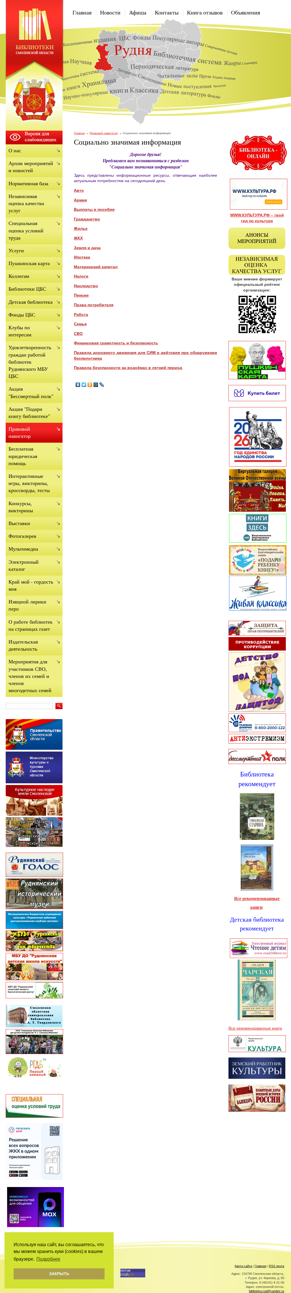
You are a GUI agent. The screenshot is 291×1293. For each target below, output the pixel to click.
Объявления (245, 12)
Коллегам (19, 276)
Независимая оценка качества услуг (26, 203)
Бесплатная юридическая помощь (23, 456)
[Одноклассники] (90, 384)
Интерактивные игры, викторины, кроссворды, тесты (29, 483)
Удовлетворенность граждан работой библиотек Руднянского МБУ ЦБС (30, 362)
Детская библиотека (31, 302)
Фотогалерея (22, 536)
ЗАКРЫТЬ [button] (59, 1273)
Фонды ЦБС (22, 315)
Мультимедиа (23, 549)
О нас (15, 150)
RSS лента (276, 1266)
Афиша (137, 12)
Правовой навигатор (104, 133)
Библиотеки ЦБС (27, 289)
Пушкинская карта (29, 263)
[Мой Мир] (96, 384)
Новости (110, 12)
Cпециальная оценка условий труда (26, 230)
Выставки (19, 523)
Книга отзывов (205, 12)
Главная (82, 12)
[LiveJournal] (102, 384)
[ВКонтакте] (78, 384)
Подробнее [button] (48, 1259)
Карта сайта (243, 1266)
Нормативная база (28, 183)
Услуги (16, 250)
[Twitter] (84, 384)
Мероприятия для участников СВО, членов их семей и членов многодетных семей (30, 676)
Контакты (166, 12)
